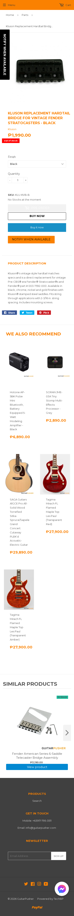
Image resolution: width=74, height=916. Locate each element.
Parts (25, 14)
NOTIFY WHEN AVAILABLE (31, 239)
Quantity (14, 174)
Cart (68, 5)
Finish (12, 157)
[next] (67, 733)
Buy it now (37, 227)
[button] (62, 890)
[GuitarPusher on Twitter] (26, 884)
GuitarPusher (25, 898)
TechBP (59, 898)
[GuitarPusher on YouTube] (46, 884)
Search (37, 800)
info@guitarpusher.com (41, 827)
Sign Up (59, 856)
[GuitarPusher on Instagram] (39, 884)
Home (10, 14)
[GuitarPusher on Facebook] (33, 884)
